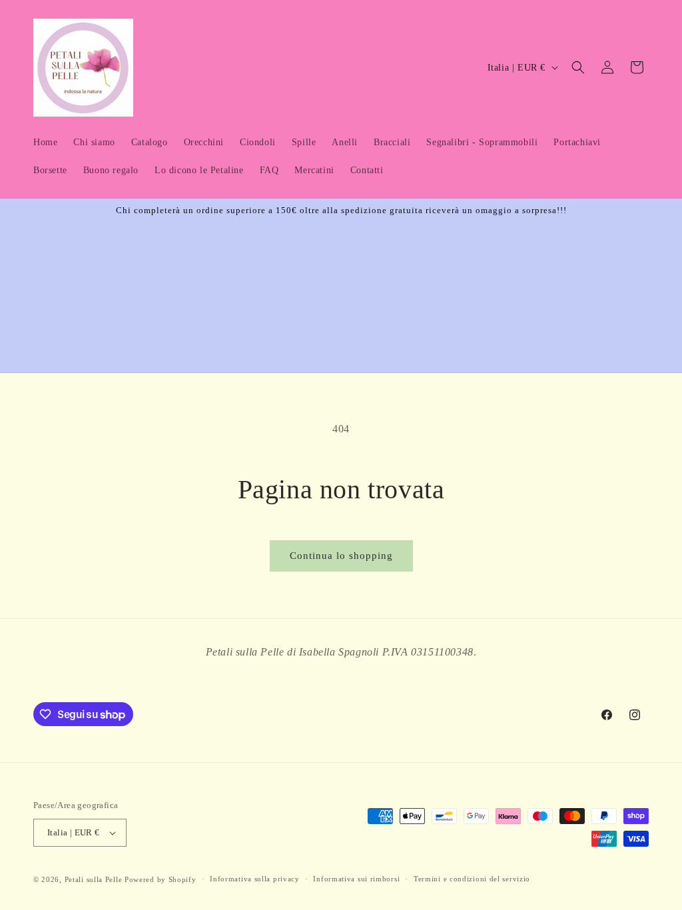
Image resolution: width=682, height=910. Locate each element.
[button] (578, 67)
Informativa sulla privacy (255, 879)
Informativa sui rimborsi (356, 879)
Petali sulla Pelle (94, 879)
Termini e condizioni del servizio (472, 879)
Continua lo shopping (341, 555)
